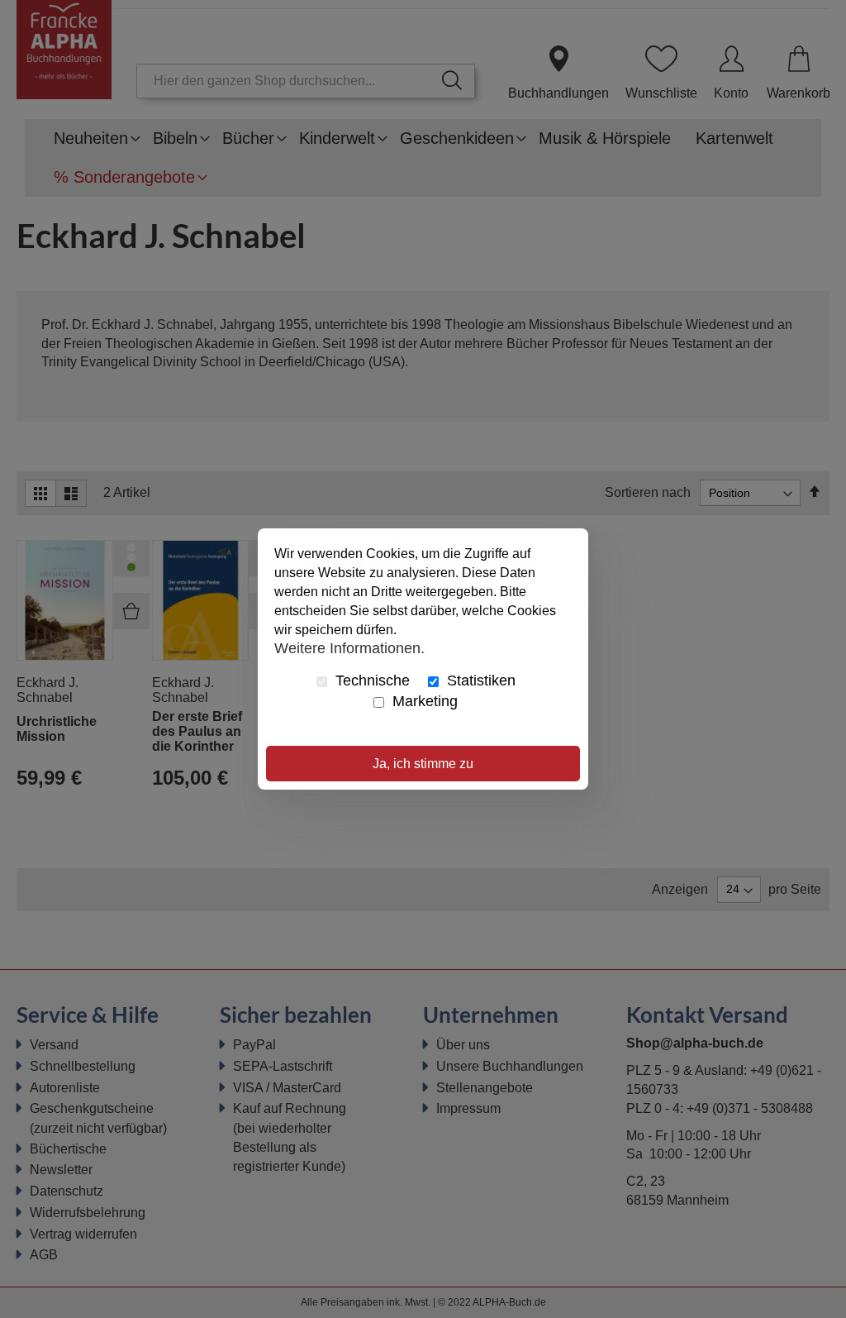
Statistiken (479, 680)
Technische (370, 680)
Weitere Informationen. (349, 647)
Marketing (423, 701)
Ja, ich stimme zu (423, 764)
